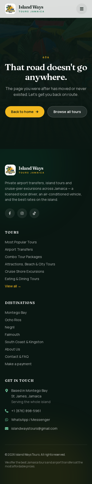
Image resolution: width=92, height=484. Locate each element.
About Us (12, 349)
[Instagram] (22, 213)
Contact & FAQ (16, 356)
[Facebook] (10, 213)
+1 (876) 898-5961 (26, 410)
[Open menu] (81, 8)
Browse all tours (67, 111)
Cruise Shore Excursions (24, 271)
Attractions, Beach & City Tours (30, 264)
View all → (13, 286)
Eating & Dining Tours (22, 278)
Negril (9, 327)
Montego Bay (15, 312)
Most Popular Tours (21, 242)
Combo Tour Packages (23, 256)
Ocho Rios (13, 319)
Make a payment (18, 363)
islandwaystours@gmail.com (34, 428)
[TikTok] (34, 213)
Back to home (22, 111)
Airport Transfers (19, 249)
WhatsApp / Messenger (30, 419)
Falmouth (12, 334)
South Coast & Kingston (24, 341)
